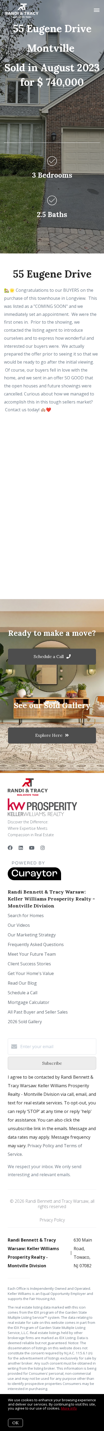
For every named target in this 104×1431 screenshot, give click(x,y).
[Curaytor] (34, 879)
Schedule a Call (22, 993)
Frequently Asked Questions (36, 944)
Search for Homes (26, 915)
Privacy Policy (52, 1220)
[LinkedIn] (21, 848)
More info (69, 1408)
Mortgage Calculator (28, 1002)
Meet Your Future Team (32, 954)
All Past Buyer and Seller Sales (38, 1012)
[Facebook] (10, 848)
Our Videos (19, 925)
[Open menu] (96, 10)
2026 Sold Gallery (25, 1022)
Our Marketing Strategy (32, 935)
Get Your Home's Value (31, 973)
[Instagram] (43, 848)
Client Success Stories (29, 964)
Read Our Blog (22, 983)
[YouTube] (31, 848)
